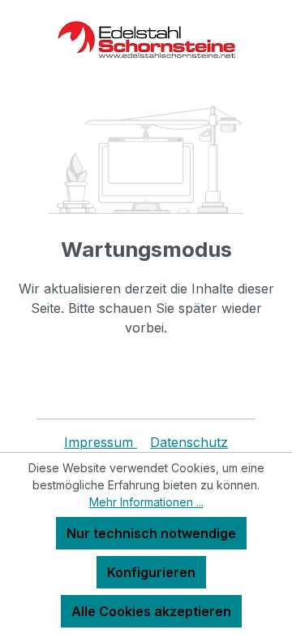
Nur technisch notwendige (151, 533)
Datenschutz (189, 442)
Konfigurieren (151, 572)
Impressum (100, 442)
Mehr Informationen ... (146, 502)
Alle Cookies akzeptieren (151, 611)
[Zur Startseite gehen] (146, 40)
